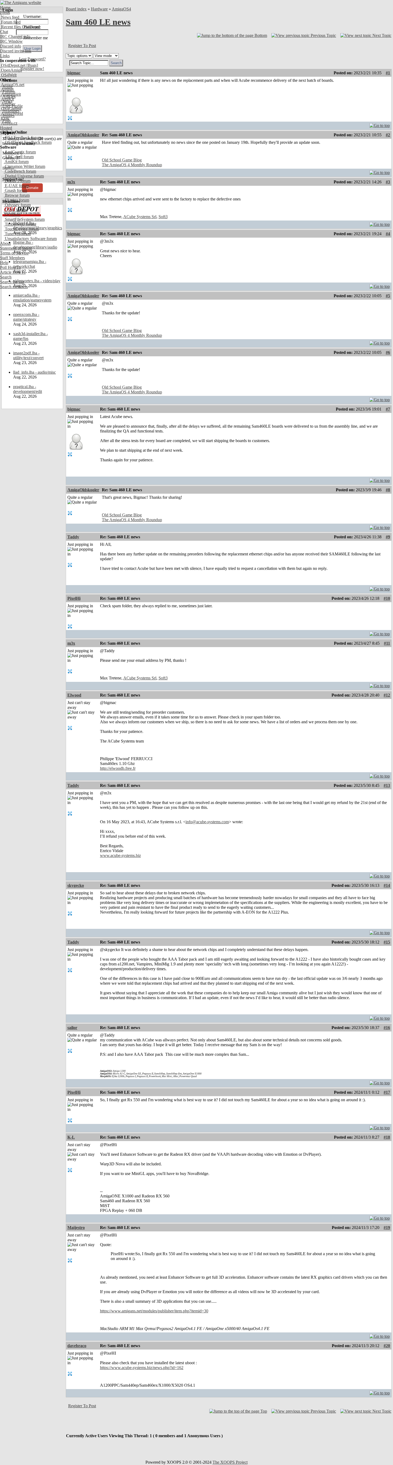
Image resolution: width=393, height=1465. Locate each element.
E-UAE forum (16, 185)
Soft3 (163, 216)
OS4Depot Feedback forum (28, 142)
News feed (9, 17)
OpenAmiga (11, 70)
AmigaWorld (11, 113)
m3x (71, 182)
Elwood (74, 695)
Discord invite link (15, 51)
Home (5, 7)
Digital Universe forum (24, 176)
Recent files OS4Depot (20, 27)
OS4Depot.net (12, 65)
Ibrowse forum (17, 195)
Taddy (73, 537)
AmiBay (8, 104)
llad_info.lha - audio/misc (34, 372)
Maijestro (76, 1227)
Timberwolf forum (20, 224)
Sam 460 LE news (98, 22)
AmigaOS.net (12, 84)
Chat (4, 31)
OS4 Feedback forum (22, 137)
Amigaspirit (10, 94)
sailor (72, 1027)
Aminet (7, 89)
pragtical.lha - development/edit (27, 389)
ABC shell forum (19, 156)
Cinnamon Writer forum (24, 166)
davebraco (76, 1345)
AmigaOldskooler (83, 135)
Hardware (99, 9)
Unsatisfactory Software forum (30, 238)
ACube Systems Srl (139, 216)
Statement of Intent (16, 248)
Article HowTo (13, 272)
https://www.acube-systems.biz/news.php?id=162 (141, 1367)
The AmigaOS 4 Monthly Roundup (132, 165)
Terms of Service (14, 253)
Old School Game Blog (122, 160)
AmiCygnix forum (20, 152)
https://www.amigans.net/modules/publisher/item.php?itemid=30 (154, 1311)
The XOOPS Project (230, 1462)
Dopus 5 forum (17, 181)
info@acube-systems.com (207, 822)
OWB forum (15, 209)
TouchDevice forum (21, 229)
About (5, 243)
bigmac (73, 73)
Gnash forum (15, 190)
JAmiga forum (16, 200)
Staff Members (12, 258)
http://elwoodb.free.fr (118, 768)
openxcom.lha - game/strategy (26, 317)
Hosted (6, 128)
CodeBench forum (20, 171)
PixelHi (73, 598)
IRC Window (11, 41)
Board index (76, 9)
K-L (71, 1137)
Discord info (10, 46)
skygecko (75, 885)
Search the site (12, 282)
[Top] (379, 124)
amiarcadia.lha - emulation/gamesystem (32, 297)
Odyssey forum (17, 205)
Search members (14, 286)
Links (5, 55)
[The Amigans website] (20, 2)
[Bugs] (31, 65)
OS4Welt (8, 75)
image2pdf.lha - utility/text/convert (28, 355)
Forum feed (10, 22)
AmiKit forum (16, 161)
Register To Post (82, 45)
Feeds (5, 12)
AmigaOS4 (121, 9)
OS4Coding (10, 108)
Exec (5, 118)
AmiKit (7, 99)
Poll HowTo (10, 267)
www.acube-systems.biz (120, 855)
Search (5, 277)
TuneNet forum (17, 233)
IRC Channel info (15, 36)
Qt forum (12, 214)
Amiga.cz (8, 123)
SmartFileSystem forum (24, 219)
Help (4, 262)
